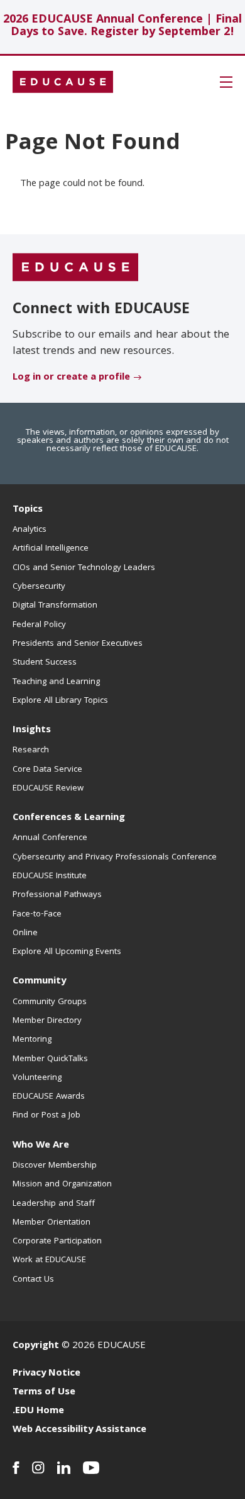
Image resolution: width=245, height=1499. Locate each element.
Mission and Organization (62, 1184)
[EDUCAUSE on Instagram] (38, 1467)
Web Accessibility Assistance (79, 1430)
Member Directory (47, 1021)
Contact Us (33, 1280)
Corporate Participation (57, 1241)
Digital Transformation (55, 606)
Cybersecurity (39, 587)
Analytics (29, 530)
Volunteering (37, 1078)
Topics (28, 510)
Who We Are (41, 1146)
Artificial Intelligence (51, 549)
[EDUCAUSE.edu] (63, 82)
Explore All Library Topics (60, 701)
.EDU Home (38, 1411)
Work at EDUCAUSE (49, 1260)
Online (25, 933)
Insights (32, 730)
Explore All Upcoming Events (67, 952)
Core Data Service (47, 770)
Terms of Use (44, 1392)
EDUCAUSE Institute (50, 876)
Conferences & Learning (69, 818)
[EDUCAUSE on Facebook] (16, 1467)
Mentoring (32, 1040)
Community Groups (50, 1002)
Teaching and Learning (56, 682)
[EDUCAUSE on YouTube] (91, 1467)
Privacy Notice (46, 1374)
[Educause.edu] (75, 267)
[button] (226, 82)
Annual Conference (50, 838)
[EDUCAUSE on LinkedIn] (63, 1467)
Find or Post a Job (46, 1116)
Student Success (45, 663)
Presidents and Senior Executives (78, 644)
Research (31, 750)
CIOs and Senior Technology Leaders (84, 568)
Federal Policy (39, 625)
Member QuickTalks (50, 1059)
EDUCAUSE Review (48, 789)
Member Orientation (51, 1223)
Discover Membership (55, 1166)
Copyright (36, 1346)
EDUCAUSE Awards (49, 1097)
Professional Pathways (57, 895)
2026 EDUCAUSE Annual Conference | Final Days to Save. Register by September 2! (122, 27)
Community (39, 981)
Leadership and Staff (54, 1204)
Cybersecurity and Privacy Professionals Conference (115, 857)
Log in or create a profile (71, 378)
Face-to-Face (37, 914)
